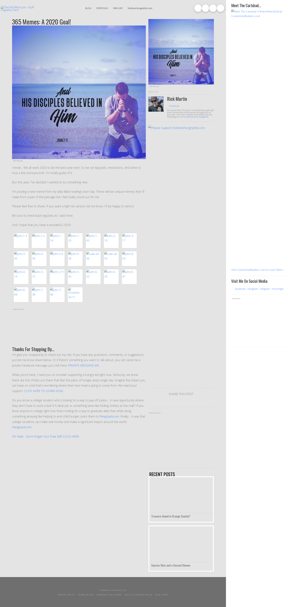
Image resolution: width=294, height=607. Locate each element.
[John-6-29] (111, 276)
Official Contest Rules (138, 595)
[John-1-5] (39, 240)
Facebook (174, 105)
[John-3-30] (21, 258)
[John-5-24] (75, 258)
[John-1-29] (75, 240)
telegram (265, 288)
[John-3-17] (129, 240)
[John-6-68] (21, 294)
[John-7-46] (57, 294)
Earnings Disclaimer (109, 595)
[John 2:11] (57, 276)
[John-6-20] (93, 276)
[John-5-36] (75, 276)
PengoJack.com (109, 416)
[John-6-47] (129, 276)
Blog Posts (161, 595)
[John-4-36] (39, 258)
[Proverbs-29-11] (75, 294)
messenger (278, 288)
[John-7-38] (39, 294)
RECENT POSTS (162, 474)
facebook (240, 288)
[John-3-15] (39, 276)
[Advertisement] (79, 329)
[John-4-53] (129, 258)
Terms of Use (86, 595)
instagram (252, 288)
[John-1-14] (57, 240)
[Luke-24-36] (93, 258)
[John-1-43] (93, 240)
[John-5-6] (57, 258)
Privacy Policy (66, 595)
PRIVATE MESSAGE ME (83, 365)
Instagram (203, 116)
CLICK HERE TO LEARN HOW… (44, 391)
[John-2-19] (111, 240)
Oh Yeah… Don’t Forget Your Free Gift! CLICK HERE (46, 436)
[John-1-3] (21, 240)
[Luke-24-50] (111, 258)
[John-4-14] (21, 276)
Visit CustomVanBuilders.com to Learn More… (258, 270)
